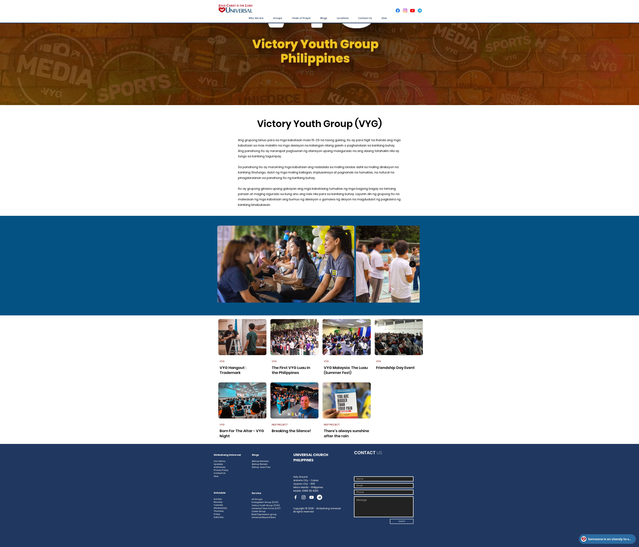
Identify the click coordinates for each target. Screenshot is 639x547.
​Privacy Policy (221, 470)
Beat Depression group (264, 514)
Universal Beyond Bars (264, 517)
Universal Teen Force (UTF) (266, 508)
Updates (218, 464)
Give (216, 476)
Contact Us (219, 473)
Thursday (219, 511)
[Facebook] (398, 10)
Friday (217, 514)
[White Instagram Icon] (303, 497)
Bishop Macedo (260, 461)
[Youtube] (412, 10)
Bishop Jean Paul (261, 467)
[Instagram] (405, 10)
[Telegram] (319, 497)
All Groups (257, 499)
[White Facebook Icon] (295, 497)
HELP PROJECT (280, 424)
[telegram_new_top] (420, 10)
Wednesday (220, 508)
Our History (219, 461)
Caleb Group (259, 511)
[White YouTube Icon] (311, 497)
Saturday (218, 517)
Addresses (219, 467)
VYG (222, 361)
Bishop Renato (260, 464)
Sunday (218, 499)
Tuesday (218, 505)
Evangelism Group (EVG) (265, 502)
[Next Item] (412, 264)
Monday (218, 502)
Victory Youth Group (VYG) (266, 505)
